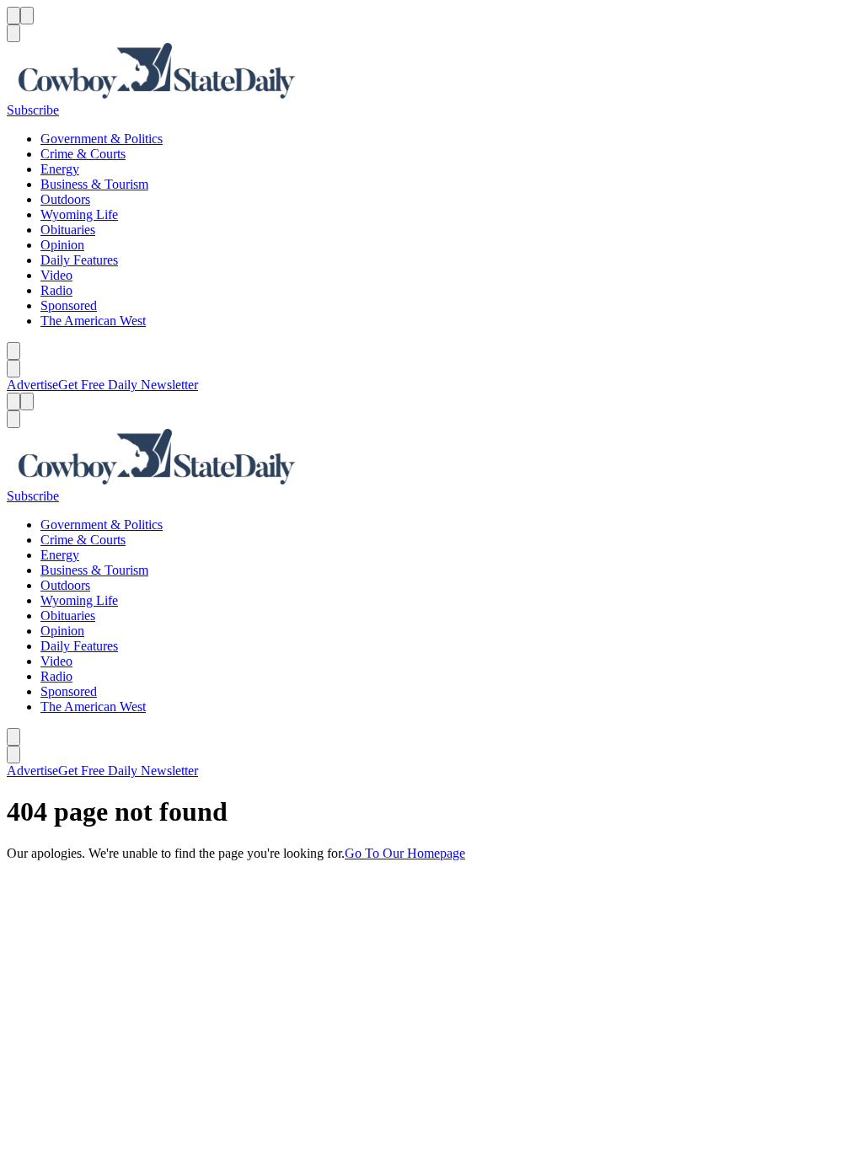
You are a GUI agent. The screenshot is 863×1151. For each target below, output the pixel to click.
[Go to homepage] (431, 72)
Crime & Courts (83, 154)
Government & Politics (101, 138)
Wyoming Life (79, 214)
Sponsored (68, 305)
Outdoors (65, 199)
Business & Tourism (94, 184)
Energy (59, 169)
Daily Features (79, 260)
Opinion (62, 245)
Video (56, 275)
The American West (93, 320)
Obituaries (67, 229)
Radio (56, 290)
